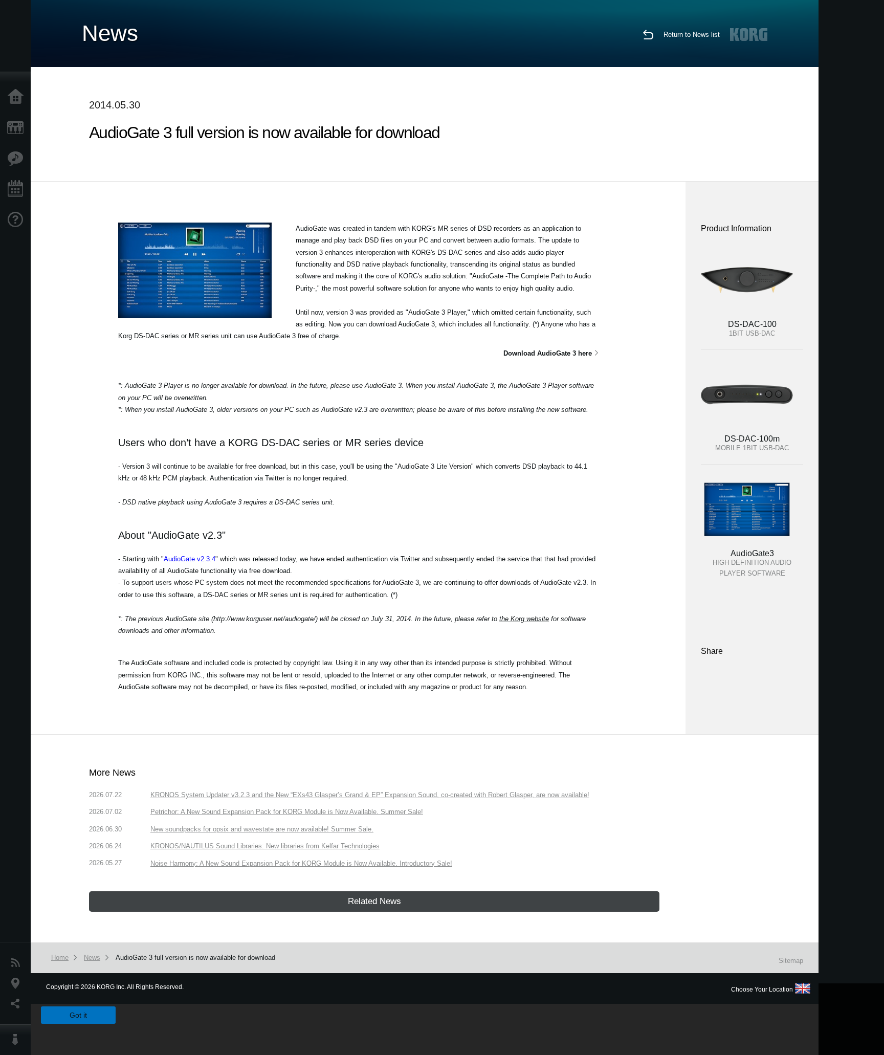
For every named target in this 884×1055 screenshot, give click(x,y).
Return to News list (692, 34)
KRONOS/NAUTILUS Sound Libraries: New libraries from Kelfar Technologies (265, 846)
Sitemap (791, 960)
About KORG (18, 1039)
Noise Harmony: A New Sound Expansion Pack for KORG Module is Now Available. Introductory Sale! (301, 863)
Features (18, 158)
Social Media (18, 1004)
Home (18, 97)
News (18, 963)
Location (18, 983)
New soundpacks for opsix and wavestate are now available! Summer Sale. (261, 829)
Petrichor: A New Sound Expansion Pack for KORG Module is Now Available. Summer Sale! (286, 812)
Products (18, 128)
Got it (78, 1015)
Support (18, 220)
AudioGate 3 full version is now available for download (195, 957)
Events (18, 189)
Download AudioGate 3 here (547, 353)
